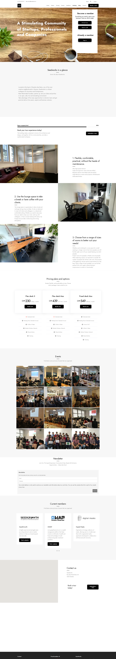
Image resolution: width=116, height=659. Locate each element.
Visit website (25, 540)
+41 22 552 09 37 (20, 1)
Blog (79, 5)
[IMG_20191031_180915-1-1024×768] (58, 418)
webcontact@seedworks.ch (31, 1)
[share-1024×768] (30, 376)
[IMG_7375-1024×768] (86, 439)
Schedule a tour (92, 133)
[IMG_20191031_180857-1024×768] (30, 418)
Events (62, 5)
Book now (30, 306)
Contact (84, 5)
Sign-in (87, 1)
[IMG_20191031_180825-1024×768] (86, 397)
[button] (29, 580)
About (52, 5)
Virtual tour (85, 22)
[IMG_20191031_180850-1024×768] (58, 397)
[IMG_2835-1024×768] (86, 418)
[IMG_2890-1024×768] (30, 439)
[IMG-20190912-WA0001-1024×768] (30, 397)
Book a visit (93, 5)
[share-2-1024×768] (58, 376)
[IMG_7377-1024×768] (58, 439)
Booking (74, 5)
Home (48, 5)
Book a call (85, 27)
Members (68, 5)
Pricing (57, 5)
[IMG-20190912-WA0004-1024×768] (86, 376)
